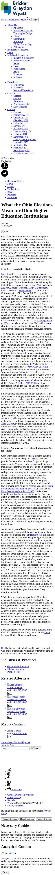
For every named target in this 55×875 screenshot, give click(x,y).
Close (4, 872)
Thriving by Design (22, 33)
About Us (12, 25)
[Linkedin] (9, 782)
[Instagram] (9, 774)
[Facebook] (8, 778)
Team (10, 52)
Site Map (11, 800)
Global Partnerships (22, 44)
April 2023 (6, 423)
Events (16, 66)
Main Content (8, 19)
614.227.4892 (20, 714)
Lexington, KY (20, 136)
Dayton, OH (19, 126)
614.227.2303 (20, 690)
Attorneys (18, 101)
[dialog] (27, 815)
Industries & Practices (17, 49)
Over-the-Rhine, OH (23, 153)
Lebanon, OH (20, 134)
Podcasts (17, 74)
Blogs (16, 71)
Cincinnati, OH (20, 117)
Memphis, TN (20, 145)
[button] (4, 176)
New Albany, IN (21, 150)
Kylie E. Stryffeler (16, 711)
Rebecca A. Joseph (16, 699)
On (6, 853)
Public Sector (13, 672)
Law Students (20, 106)
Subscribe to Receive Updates (15, 742)
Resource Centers (21, 60)
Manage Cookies (9, 819)
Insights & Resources (17, 55)
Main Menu (20, 19)
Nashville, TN (20, 147)
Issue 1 (4, 274)
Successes (18, 87)
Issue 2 (35, 458)
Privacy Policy (14, 797)
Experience (12, 82)
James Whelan (14, 730)
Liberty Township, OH (24, 139)
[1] (21, 298)
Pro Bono (18, 41)
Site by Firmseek (15, 805)
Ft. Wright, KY (20, 128)
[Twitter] (9, 771)
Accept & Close (44, 819)
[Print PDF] (4, 168)
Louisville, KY (20, 142)
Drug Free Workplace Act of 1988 (17, 491)
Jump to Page (7, 745)
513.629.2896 (20, 733)
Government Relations (18, 666)
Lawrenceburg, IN (22, 131)
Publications (19, 68)
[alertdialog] (27, 849)
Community (19, 38)
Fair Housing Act (34, 534)
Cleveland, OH (20, 120)
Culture (17, 98)
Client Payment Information (20, 794)
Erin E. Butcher (14, 687)
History (17, 36)
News (16, 63)
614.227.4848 (20, 702)
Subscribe (18, 77)
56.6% (39, 279)
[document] (27, 849)
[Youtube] (8, 785)
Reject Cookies (27, 819)
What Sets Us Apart (23, 30)
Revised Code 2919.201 (36, 366)
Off (14, 853)
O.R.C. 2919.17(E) (27, 383)
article (47, 632)
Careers (11, 93)
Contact (11, 109)
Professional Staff (21, 104)
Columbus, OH (20, 123)
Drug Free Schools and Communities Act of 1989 (27, 487)
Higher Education (15, 669)
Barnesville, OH (21, 115)
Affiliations (18, 47)
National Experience (23, 90)
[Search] (29, 19)
